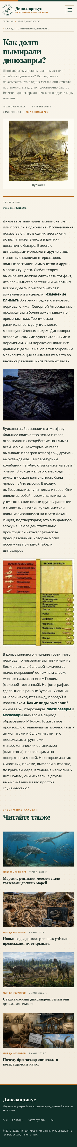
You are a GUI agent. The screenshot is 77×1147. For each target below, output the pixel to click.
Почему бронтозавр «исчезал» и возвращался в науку (30, 1062)
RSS (52, 1120)
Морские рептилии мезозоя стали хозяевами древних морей (31, 880)
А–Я (5, 1120)
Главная (8, 21)
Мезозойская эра (14, 872)
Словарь (17, 1120)
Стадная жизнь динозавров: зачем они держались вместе (36, 1001)
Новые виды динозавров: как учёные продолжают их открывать (35, 941)
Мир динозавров (29, 21)
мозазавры (13, 715)
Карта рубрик (36, 1120)
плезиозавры (59, 709)
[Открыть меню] (69, 9)
